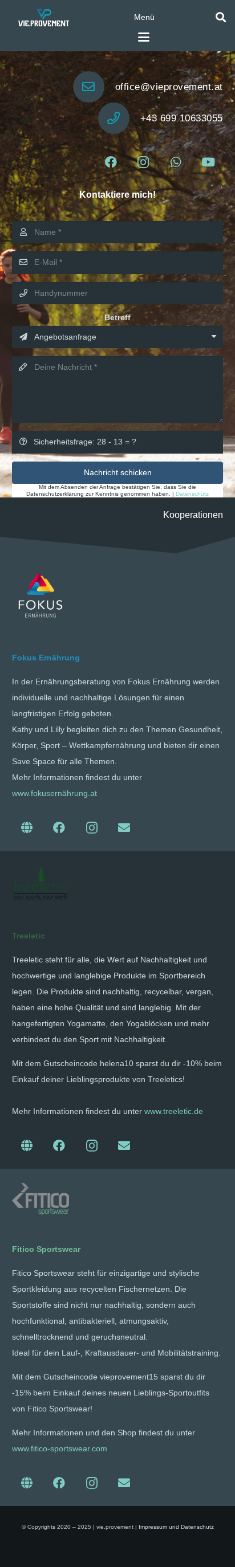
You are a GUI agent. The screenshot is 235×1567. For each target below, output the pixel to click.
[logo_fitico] (40, 1199)
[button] (143, 17)
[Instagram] (143, 163)
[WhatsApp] (176, 163)
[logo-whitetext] (43, 17)
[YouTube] (208, 163)
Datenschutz (192, 494)
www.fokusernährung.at (54, 793)
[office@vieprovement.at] (94, 87)
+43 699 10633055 (181, 118)
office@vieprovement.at (169, 86)
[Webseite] (27, 828)
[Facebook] (111, 163)
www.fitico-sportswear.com (59, 1448)
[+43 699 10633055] (119, 118)
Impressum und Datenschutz (176, 1527)
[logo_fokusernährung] (40, 595)
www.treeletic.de (173, 1111)
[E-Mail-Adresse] (124, 828)
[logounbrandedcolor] (40, 883)
